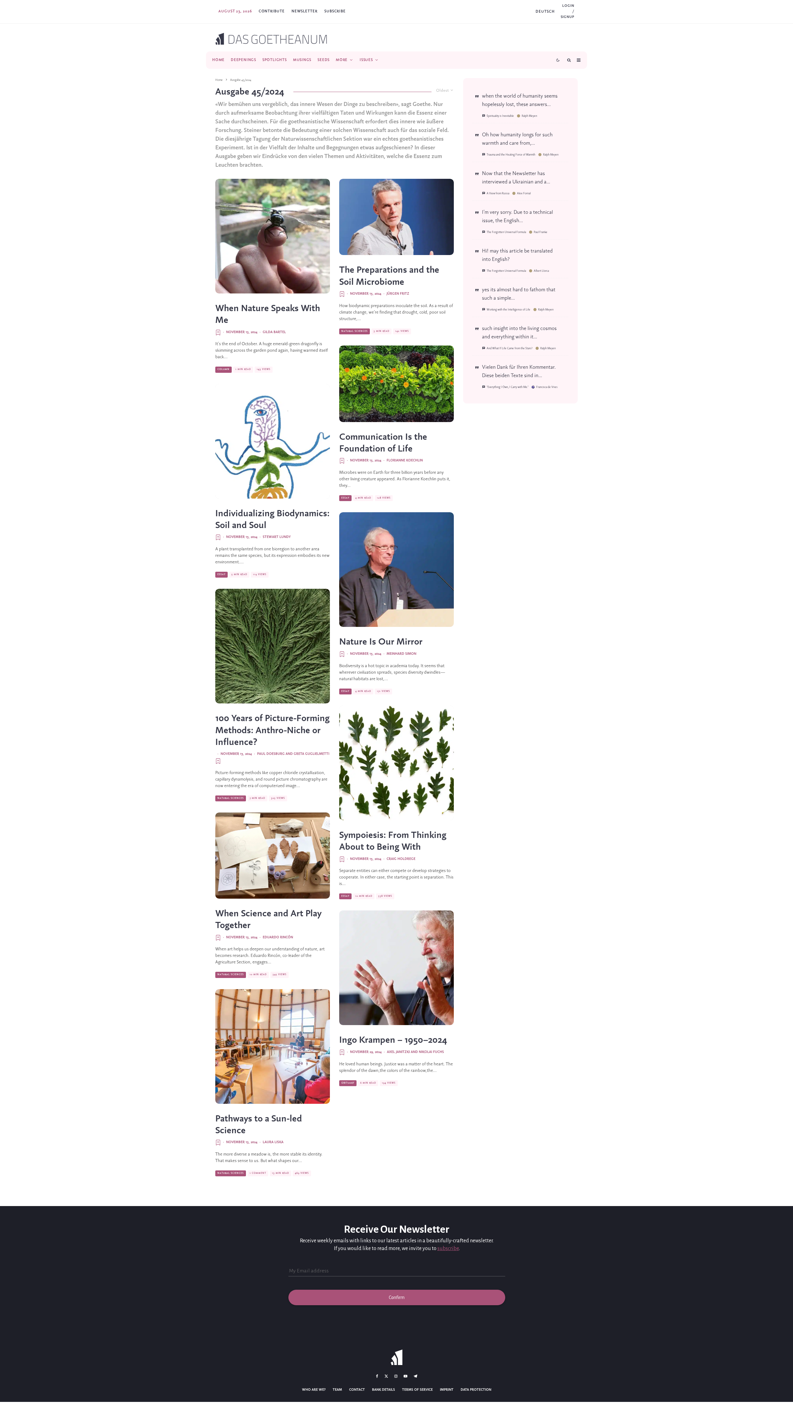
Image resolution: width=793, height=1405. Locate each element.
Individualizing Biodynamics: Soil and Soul (272, 520)
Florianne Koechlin (405, 460)
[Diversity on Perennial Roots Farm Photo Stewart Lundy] (396, 384)
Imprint (446, 1390)
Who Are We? (314, 1390)
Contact (357, 1390)
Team (337, 1390)
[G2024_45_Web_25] (272, 441)
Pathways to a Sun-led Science (258, 1125)
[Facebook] (377, 1376)
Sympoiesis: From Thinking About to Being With (392, 841)
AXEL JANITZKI (398, 1052)
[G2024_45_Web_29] (396, 569)
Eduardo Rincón (278, 937)
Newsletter (304, 11)
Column (223, 369)
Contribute (272, 11)
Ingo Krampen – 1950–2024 (393, 1040)
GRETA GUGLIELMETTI (311, 754)
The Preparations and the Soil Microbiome (389, 276)
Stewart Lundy (277, 537)
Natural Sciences (230, 798)
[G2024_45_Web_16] (396, 763)
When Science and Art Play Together (268, 920)
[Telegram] (415, 1376)
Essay (221, 574)
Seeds (324, 60)
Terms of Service (417, 1390)
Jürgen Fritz (398, 294)
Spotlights (274, 60)
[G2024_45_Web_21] (272, 856)
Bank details (383, 1390)
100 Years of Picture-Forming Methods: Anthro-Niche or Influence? (272, 730)
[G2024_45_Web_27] (396, 217)
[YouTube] (405, 1376)
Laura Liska (273, 1142)
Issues (366, 60)
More (342, 60)
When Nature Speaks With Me (267, 314)
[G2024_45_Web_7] (396, 967)
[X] (386, 1376)
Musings (302, 60)
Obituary (347, 1083)
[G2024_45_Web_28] (272, 646)
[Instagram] (396, 1376)
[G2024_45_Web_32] (272, 236)
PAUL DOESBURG (271, 754)
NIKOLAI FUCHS (431, 1052)
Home (218, 60)
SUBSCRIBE (335, 11)
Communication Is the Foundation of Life (383, 443)
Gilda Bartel (274, 332)
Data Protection (476, 1390)
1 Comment (258, 1173)
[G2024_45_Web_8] (272, 1046)
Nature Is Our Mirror (381, 642)
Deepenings (243, 60)
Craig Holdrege (401, 859)
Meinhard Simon (401, 654)
